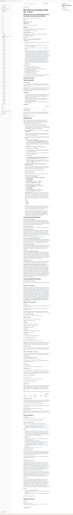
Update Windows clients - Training (27, 503)
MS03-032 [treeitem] (4, 60)
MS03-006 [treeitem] (4, 96)
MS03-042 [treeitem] (4, 46)
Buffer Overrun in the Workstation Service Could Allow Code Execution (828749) (67, 6)
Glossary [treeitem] (3, 114)
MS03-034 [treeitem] (4, 57)
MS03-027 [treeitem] (4, 67)
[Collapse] (11, 3)
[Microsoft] (1, 1)
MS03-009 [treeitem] (4, 92)
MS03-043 (43, 51)
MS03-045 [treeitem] (4, 42)
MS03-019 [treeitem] (4, 78)
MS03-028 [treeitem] (4, 65)
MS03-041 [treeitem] (4, 47)
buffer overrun (28, 220)
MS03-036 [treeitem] (4, 54)
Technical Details (64, 7)
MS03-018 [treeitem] (4, 79)
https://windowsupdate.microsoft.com (35, 447)
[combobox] (6, 4)
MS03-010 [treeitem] (4, 90)
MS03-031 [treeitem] (4, 61)
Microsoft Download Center (40, 425)
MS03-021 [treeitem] (4, 75)
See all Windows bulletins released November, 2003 (30, 25)
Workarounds (64, 8)
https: (30, 309)
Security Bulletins (30, 3)
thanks (27, 418)
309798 (26, 170)
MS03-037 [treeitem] (4, 53)
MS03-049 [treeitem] (4, 36)
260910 (32, 312)
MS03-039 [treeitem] (4, 50)
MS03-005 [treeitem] (4, 97)
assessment (28, 112)
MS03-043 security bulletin (33, 300)
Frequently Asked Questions (65, 9)
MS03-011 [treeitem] (4, 89)
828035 (47, 51)
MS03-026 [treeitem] (4, 68)
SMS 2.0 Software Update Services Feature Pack (36, 465)
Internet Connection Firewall (38, 130)
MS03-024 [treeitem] (4, 71)
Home (26, 3)
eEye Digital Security (28, 420)
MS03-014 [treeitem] (4, 85)
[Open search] (69, 1)
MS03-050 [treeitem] (4, 35)
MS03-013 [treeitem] (4, 86)
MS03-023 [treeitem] (4, 72)
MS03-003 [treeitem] (4, 100)
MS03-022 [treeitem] (4, 74)
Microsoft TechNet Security (30, 438)
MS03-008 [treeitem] (4, 93)
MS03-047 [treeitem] (4, 39)
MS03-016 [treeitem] (4, 82)
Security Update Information (65, 10)
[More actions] (49, 3)
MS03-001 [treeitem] (4, 103)
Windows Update (43, 427)
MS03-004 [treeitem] (4, 99)
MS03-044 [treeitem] (4, 43)
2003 (34, 3)
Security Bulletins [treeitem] (4, 11)
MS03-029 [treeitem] (4, 64)
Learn (24, 3)
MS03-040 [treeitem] (4, 49)
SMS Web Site (42, 463)
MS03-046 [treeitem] (4, 40)
